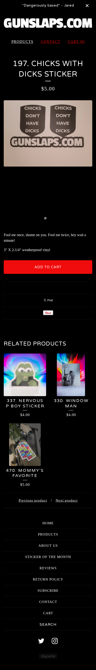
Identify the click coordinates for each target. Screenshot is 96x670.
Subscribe (48, 590)
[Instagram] (55, 641)
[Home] (48, 23)
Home (48, 523)
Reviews (48, 568)
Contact (50, 42)
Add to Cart (48, 267)
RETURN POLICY (48, 579)
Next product (67, 500)
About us (48, 545)
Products (22, 42)
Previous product (33, 500)
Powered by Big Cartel (48, 656)
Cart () (76, 42)
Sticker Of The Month (48, 557)
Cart (48, 613)
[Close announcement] (87, 5)
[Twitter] (41, 641)
